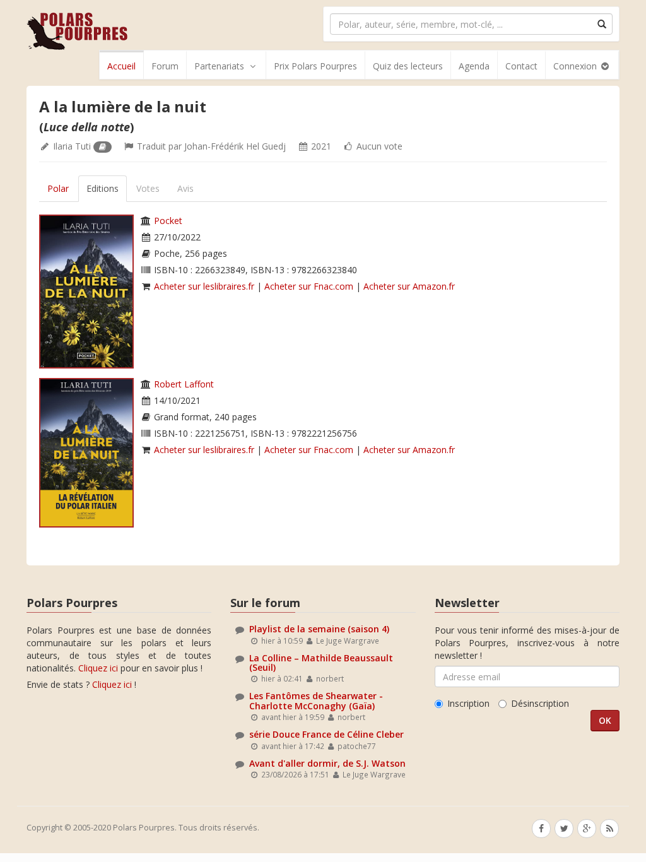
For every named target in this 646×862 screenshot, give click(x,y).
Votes (148, 188)
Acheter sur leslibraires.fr (204, 286)
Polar (58, 188)
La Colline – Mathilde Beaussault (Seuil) (321, 662)
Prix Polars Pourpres (315, 66)
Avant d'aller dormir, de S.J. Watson (327, 763)
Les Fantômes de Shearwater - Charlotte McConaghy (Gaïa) (316, 700)
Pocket (168, 221)
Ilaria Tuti (72, 146)
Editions (102, 188)
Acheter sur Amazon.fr (409, 286)
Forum (165, 66)
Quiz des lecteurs (408, 66)
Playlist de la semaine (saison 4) (319, 629)
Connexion (576, 66)
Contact (521, 66)
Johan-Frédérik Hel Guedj (235, 146)
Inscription (468, 703)
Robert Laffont (184, 384)
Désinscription (540, 703)
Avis (185, 188)
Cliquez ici (98, 668)
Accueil (121, 66)
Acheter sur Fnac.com (308, 286)
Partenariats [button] (219, 66)
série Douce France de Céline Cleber (326, 734)
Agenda (474, 66)
